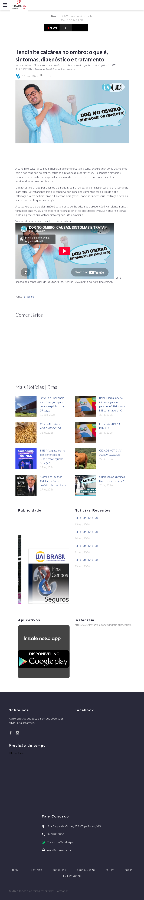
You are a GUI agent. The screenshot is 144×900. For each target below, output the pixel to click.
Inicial (15, 870)
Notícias (36, 870)
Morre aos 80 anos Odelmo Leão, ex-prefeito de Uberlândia (53, 481)
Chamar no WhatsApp (60, 842)
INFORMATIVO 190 (86, 517)
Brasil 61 (29, 296)
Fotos (129, 870)
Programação (86, 870)
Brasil (48, 76)
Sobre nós (59, 870)
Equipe (110, 870)
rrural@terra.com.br (59, 850)
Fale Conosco (72, 876)
